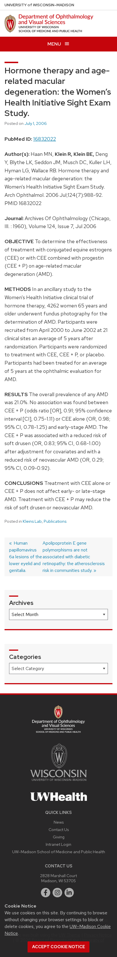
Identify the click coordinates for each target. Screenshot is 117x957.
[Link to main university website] (58, 782)
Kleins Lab (32, 521)
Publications (55, 521)
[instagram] (57, 893)
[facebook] (46, 893)
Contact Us (59, 829)
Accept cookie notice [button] (58, 947)
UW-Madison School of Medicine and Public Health (58, 851)
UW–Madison (39, 5)
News (59, 822)
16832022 (44, 139)
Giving (58, 837)
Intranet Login (58, 844)
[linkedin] (69, 893)
